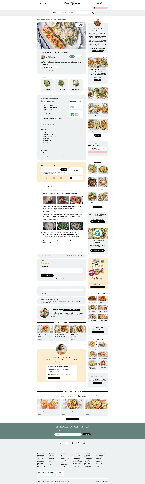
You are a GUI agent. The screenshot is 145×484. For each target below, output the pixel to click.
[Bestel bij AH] (72, 114)
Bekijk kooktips (98, 383)
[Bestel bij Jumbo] (76, 114)
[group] (97, 148)
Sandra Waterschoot (50, 57)
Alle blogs (97, 135)
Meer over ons (61, 362)
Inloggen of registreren (97, 221)
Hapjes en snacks (41, 466)
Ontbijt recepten (40, 453)
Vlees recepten (64, 456)
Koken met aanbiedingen (97, 250)
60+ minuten (51, 458)
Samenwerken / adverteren (64, 481)
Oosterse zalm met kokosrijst (60, 19)
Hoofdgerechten (49, 19)
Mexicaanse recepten (76, 463)
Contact (56, 481)
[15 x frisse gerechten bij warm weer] (98, 62)
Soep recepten (87, 460)
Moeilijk (50, 464)
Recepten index (98, 207)
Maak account (99, 461)
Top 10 (58, 7)
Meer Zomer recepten (72, 419)
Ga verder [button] (96, 152)
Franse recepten (75, 467)
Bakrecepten (39, 464)
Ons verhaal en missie (100, 460)
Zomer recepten (87, 453)
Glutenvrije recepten (65, 466)
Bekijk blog (98, 79)
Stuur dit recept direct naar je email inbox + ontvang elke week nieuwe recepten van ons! (55, 173)
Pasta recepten (87, 461)
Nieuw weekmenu (99, 455)
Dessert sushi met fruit (76, 89)
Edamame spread (47, 89)
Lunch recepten (40, 455)
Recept (72, 56)
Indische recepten (76, 458)
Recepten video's (99, 464)
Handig (70, 7)
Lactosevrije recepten (65, 467)
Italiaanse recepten (76, 460)
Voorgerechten (40, 458)
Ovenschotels (87, 467)
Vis (61, 455)
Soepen (85, 464)
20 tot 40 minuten (52, 455)
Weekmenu (51, 7)
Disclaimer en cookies (50, 481)
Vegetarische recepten (65, 458)
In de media (98, 458)
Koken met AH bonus (100, 456)
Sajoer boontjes (61, 89)
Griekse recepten (75, 453)
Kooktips (97, 466)
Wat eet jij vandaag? (56, 12)
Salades (86, 456)
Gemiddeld (51, 466)
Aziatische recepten (76, 455)
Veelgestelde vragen (41, 481)
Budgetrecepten (87, 466)
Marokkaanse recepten (77, 461)
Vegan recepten (64, 460)
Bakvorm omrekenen (100, 467)
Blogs (63, 7)
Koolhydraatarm (64, 464)
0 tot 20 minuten (52, 453)
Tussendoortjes (40, 456)
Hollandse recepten (76, 456)
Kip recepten (63, 453)
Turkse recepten (75, 466)
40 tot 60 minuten (52, 456)
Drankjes (39, 467)
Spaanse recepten (76, 464)
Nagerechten (40, 463)
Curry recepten (87, 463)
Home (38, 7)
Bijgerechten (39, 460)
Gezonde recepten (88, 458)
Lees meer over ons (97, 50)
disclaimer (42, 157)
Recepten (44, 7)
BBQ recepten (87, 455)
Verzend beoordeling (47, 275)
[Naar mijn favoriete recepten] (98, 3)
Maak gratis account (54, 377)
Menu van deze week (97, 332)
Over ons (77, 7)
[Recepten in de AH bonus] (98, 233)
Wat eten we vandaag (100, 453)
